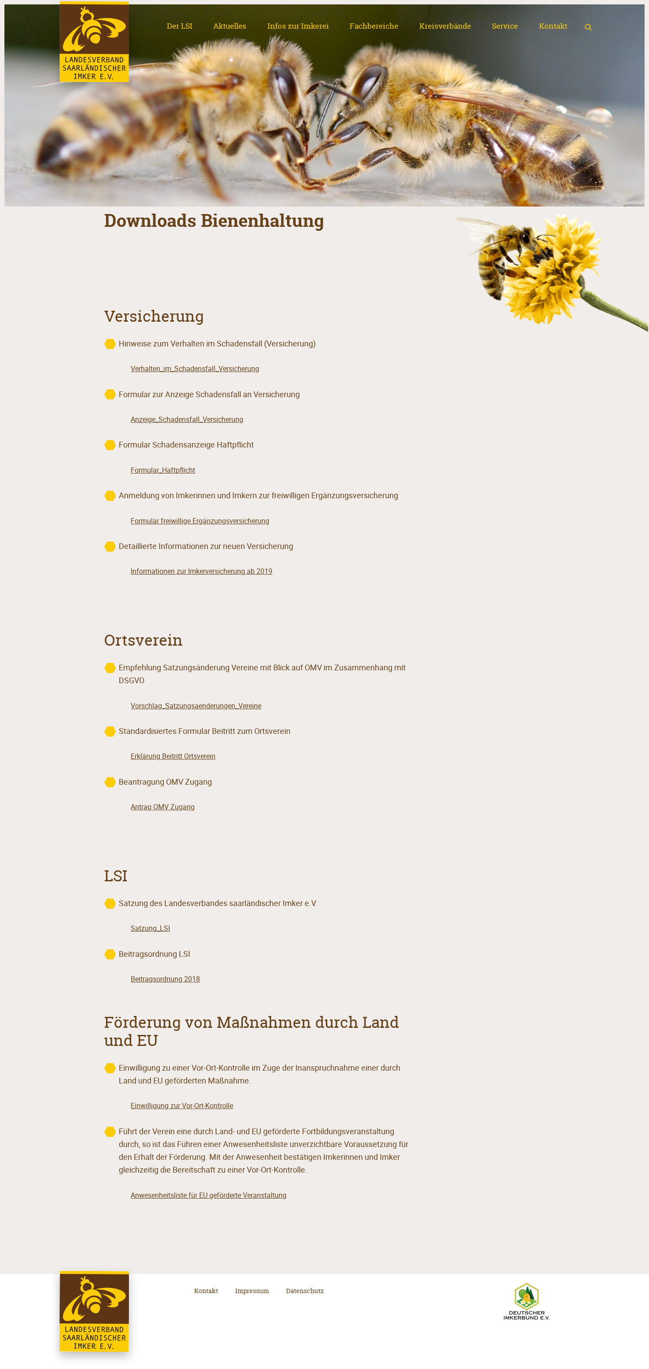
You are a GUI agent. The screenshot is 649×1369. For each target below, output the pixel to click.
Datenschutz (305, 1291)
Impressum (252, 1291)
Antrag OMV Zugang (163, 807)
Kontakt (553, 26)
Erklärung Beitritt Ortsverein (173, 756)
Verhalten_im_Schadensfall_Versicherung (195, 368)
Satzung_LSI (150, 928)
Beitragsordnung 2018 (165, 979)
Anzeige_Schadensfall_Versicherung (187, 419)
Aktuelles (229, 26)
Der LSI (179, 26)
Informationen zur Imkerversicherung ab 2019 (201, 571)
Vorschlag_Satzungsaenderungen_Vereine (196, 706)
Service (505, 26)
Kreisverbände (445, 26)
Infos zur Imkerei (298, 26)
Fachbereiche (374, 26)
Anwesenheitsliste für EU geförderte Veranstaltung (209, 1195)
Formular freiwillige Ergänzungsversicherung (200, 521)
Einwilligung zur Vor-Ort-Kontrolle (182, 1105)
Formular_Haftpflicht (163, 470)
